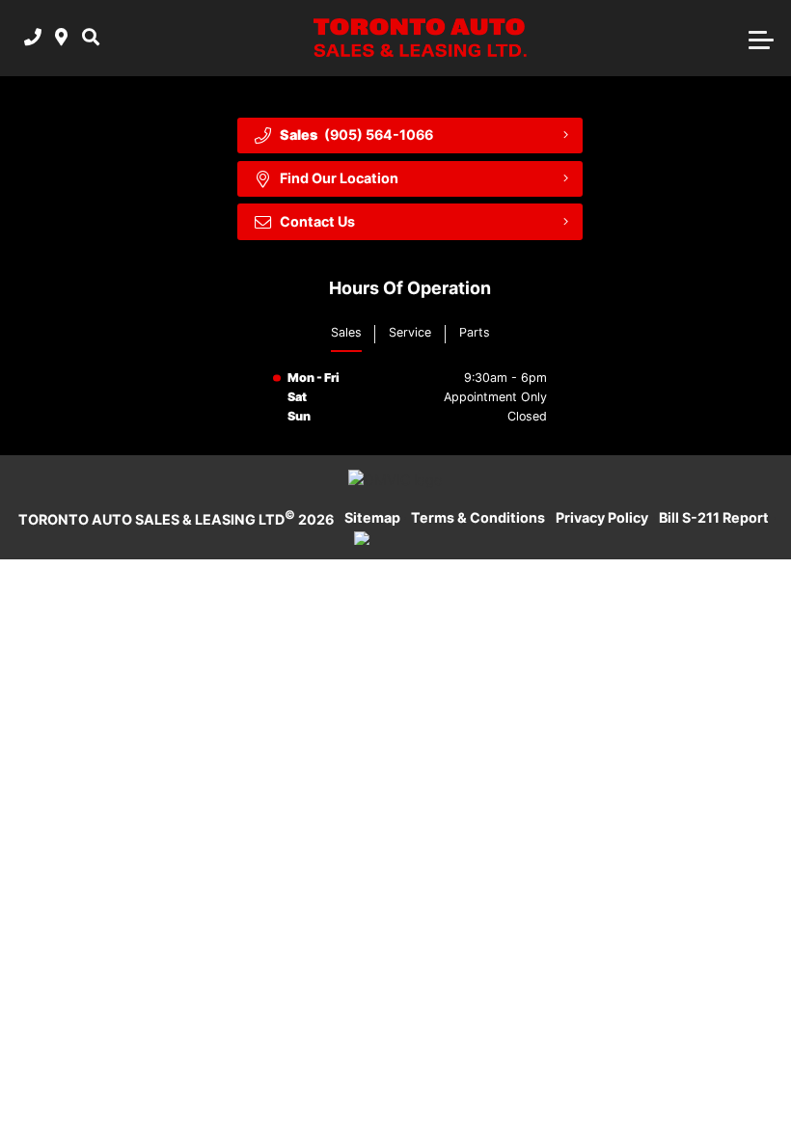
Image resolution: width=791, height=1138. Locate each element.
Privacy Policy (602, 517)
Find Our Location (339, 178)
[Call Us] (32, 38)
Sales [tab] (346, 332)
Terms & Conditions (478, 517)
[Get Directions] (61, 38)
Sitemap (372, 517)
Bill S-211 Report (714, 517)
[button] (90, 38)
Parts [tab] (474, 332)
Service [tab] (410, 332)
